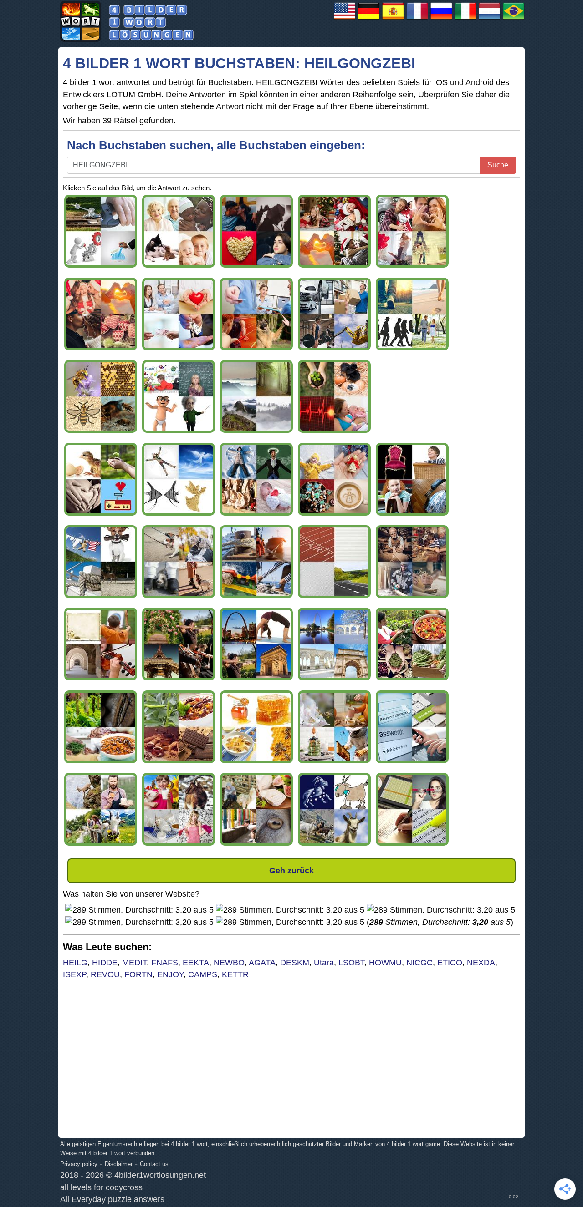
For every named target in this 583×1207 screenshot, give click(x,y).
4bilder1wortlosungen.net (160, 1175)
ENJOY (170, 974)
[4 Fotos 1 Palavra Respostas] (514, 19)
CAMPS (202, 974)
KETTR (235, 974)
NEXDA (481, 962)
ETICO (449, 962)
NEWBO (229, 962)
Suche (497, 165)
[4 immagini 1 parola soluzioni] (465, 19)
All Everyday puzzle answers (112, 1199)
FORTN (138, 974)
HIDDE (105, 962)
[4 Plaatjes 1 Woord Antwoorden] (490, 19)
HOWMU (385, 962)
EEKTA (196, 962)
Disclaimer (119, 1164)
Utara (324, 962)
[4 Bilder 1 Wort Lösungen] (369, 19)
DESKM (294, 962)
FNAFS (164, 962)
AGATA (262, 962)
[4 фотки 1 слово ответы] (441, 19)
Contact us (154, 1164)
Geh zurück (291, 870)
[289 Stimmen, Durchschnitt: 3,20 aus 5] (139, 910)
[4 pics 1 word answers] (345, 19)
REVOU (105, 974)
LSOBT (351, 962)
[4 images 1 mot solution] (417, 19)
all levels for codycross (101, 1187)
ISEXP (74, 974)
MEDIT (134, 962)
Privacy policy (78, 1164)
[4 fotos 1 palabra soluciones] (393, 19)
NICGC (419, 962)
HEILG (75, 962)
